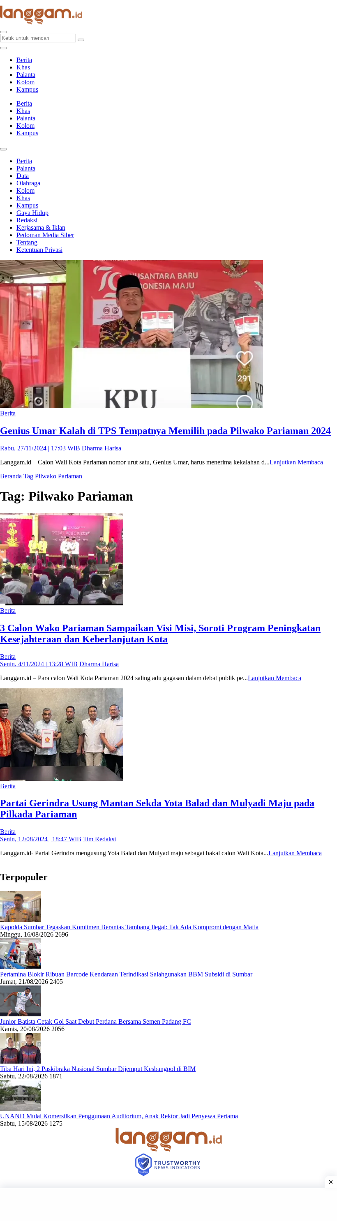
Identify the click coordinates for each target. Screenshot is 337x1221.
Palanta (25, 74)
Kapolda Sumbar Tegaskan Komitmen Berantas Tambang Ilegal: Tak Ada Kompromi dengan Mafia (129, 926)
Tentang (26, 242)
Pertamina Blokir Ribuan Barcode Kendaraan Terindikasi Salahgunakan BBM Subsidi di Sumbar (126, 974)
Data (22, 175)
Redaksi (26, 220)
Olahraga (28, 183)
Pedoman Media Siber (45, 234)
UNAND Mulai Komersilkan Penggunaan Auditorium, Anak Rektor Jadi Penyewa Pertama (119, 1116)
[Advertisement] (168, 1204)
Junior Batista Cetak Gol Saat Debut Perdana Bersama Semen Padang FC (95, 1021)
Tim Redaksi (99, 839)
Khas (23, 67)
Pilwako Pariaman (58, 476)
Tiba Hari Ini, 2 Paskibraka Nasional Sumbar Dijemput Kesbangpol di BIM (98, 1068)
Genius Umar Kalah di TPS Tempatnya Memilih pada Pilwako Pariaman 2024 (165, 430)
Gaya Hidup (32, 212)
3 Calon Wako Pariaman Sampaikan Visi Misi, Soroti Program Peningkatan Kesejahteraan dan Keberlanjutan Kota (160, 633)
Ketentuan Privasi (39, 249)
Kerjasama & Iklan (40, 227)
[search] (3, 32)
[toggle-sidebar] (3, 48)
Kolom (25, 81)
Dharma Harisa (101, 448)
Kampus (27, 89)
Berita (24, 59)
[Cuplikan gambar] (20, 919)
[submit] (81, 40)
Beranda (11, 476)
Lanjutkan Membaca (296, 462)
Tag (28, 476)
